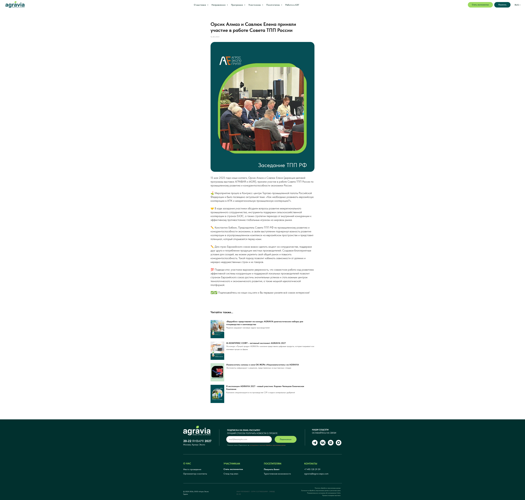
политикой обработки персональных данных (272, 445)
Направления (219, 5)
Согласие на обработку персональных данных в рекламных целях (321, 490)
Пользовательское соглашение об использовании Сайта (324, 493)
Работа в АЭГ (292, 5)
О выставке (200, 5)
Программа (237, 5)
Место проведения (192, 469)
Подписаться (285, 439)
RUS (517, 5)
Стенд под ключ (231, 473)
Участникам (255, 5)
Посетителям (273, 5)
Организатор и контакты (195, 473)
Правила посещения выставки (331, 495)
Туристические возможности (277, 473)
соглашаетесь (254, 445)
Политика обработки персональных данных (328, 488)
